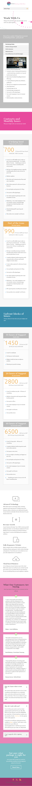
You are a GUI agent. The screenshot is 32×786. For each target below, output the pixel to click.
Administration (9, 51)
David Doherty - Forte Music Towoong (14, 652)
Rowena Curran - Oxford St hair (13, 677)
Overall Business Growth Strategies (14, 53)
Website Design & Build (11, 46)
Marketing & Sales (10, 44)
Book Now (16, 767)
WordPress (16, 784)
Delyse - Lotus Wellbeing (11, 629)
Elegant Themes (16, 782)
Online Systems (9, 49)
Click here (17, 716)
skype (11, 722)
